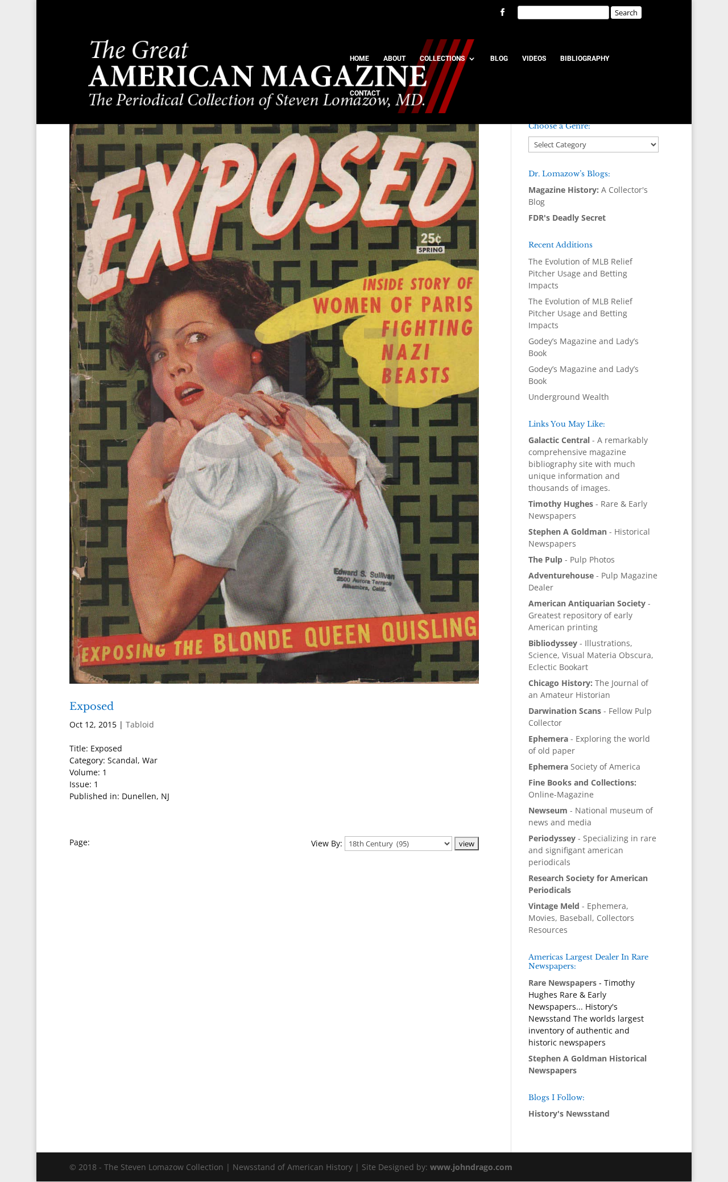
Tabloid (140, 724)
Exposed (91, 706)
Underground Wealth (568, 396)
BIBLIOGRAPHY (584, 59)
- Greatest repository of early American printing (589, 615)
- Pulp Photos (571, 559)
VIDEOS (534, 59)
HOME (359, 59)
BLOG (499, 59)
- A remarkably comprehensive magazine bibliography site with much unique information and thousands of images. (588, 464)
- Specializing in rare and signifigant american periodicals (592, 850)
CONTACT (365, 93)
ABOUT (394, 59)
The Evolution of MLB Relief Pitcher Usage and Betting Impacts (580, 273)
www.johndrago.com (471, 1167)
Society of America (584, 766)
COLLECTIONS (442, 59)
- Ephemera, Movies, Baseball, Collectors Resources (581, 917)
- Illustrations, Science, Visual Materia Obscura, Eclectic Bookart (590, 655)
